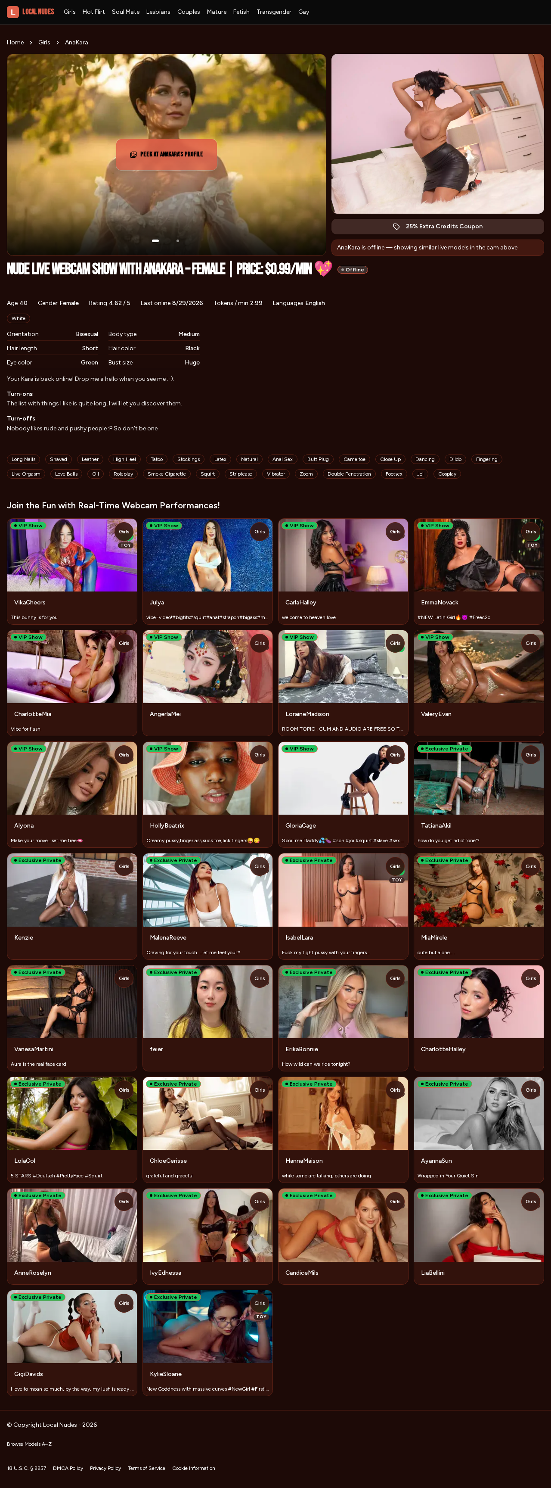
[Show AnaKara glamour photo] (177, 240)
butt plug (318, 459)
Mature (216, 12)
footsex (394, 474)
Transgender (274, 12)
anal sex (282, 459)
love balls (66, 474)
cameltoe (354, 459)
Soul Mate (125, 12)
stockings (188, 459)
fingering (487, 459)
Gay (303, 12)
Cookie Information (193, 1468)
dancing (425, 459)
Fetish (241, 12)
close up (390, 459)
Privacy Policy (105, 1468)
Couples (188, 12)
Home (15, 42)
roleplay (123, 474)
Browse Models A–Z (29, 1444)
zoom (306, 474)
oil (95, 474)
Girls (70, 12)
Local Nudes (32, 11)
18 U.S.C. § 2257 (26, 1468)
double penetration (349, 474)
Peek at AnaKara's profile (176, 157)
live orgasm (26, 474)
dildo (455, 459)
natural (249, 459)
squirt (208, 474)
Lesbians (158, 12)
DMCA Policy (68, 1468)
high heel (124, 459)
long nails (23, 459)
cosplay (447, 474)
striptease (240, 474)
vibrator (276, 474)
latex (220, 459)
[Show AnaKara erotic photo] (155, 240)
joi (420, 474)
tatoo (157, 459)
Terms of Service (146, 1468)
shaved (58, 459)
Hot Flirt (94, 12)
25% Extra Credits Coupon (449, 228)
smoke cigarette (167, 474)
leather (90, 459)
